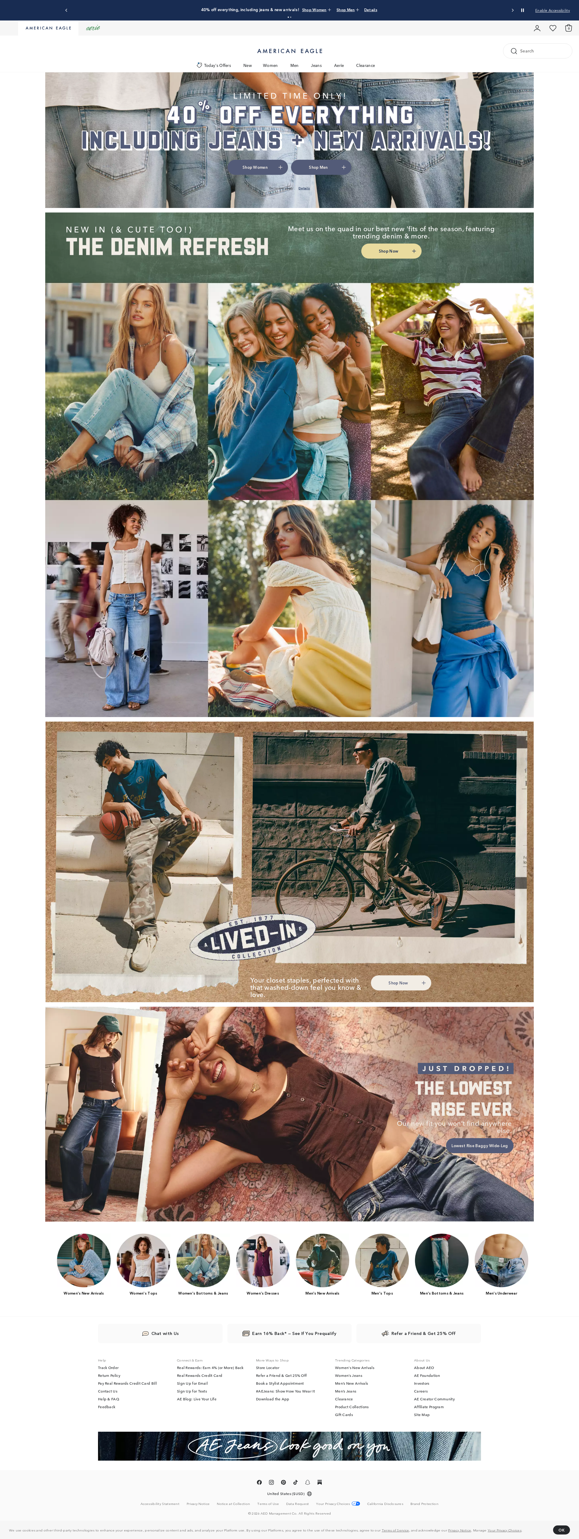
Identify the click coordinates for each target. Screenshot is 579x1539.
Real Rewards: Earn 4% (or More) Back (210, 1367)
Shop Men (328, 9)
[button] (288, 17)
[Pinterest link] (283, 1483)
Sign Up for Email (192, 1383)
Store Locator (267, 1367)
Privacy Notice (459, 1530)
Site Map (422, 1414)
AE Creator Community (434, 1399)
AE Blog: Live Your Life (197, 1399)
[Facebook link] (259, 1483)
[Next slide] (512, 10)
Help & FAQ (108, 1399)
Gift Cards (344, 1414)
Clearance (365, 65)
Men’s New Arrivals (351, 1383)
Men (294, 65)
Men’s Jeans (345, 1391)
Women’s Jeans (348, 1375)
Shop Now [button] (388, 251)
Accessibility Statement (160, 1503)
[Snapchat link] (307, 1483)
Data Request (297, 1503)
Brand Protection (424, 1503)
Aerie (339, 65)
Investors (421, 1383)
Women (270, 65)
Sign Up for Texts (192, 1391)
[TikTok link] (295, 1483)
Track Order (108, 1367)
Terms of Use (268, 1503)
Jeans (316, 65)
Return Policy (109, 1375)
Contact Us (107, 1391)
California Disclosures (385, 1503)
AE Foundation (427, 1375)
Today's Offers (217, 65)
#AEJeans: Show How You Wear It (285, 1391)
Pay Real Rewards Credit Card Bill (127, 1383)
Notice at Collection (233, 1503)
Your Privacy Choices (504, 1530)
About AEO (424, 1367)
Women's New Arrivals (354, 1367)
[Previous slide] (66, 10)
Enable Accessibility (552, 10)
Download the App (273, 1399)
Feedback (106, 1406)
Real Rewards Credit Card (199, 1375)
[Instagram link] (271, 1483)
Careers (421, 1391)
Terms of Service (395, 1530)
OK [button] (561, 1529)
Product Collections (352, 1406)
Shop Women (302, 9)
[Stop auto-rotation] (522, 10)
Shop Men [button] (318, 167)
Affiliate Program (429, 1406)
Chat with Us (165, 1333)
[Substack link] (319, 1483)
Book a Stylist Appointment (280, 1383)
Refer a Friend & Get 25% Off (281, 1375)
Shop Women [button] (254, 167)
